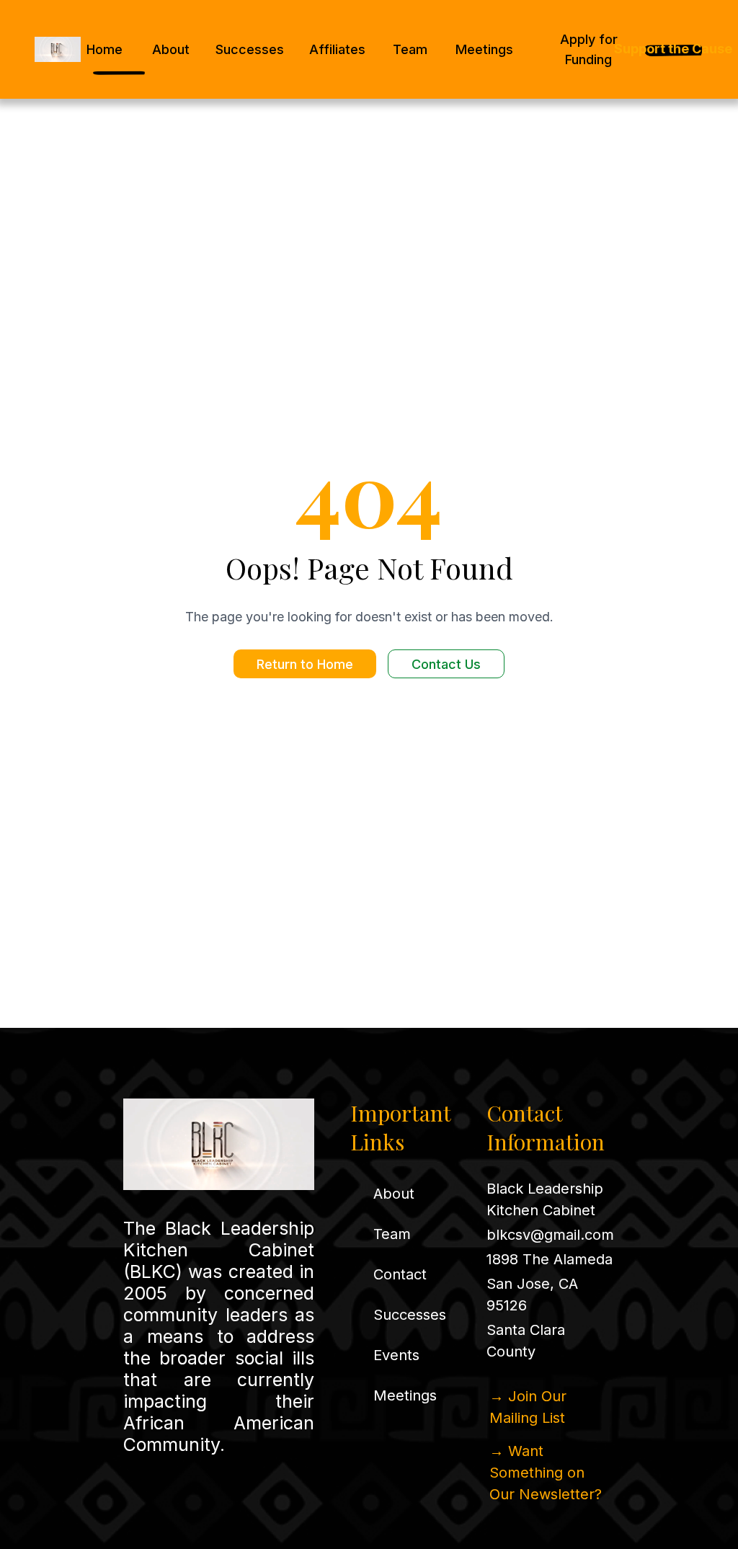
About (171, 49)
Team (410, 49)
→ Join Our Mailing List (527, 1407)
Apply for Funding (589, 49)
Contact (400, 1274)
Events (396, 1355)
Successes (249, 49)
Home (104, 49)
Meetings (484, 49)
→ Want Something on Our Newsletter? (545, 1472)
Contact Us (446, 664)
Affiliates (337, 49)
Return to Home (305, 664)
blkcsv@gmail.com (550, 1234)
